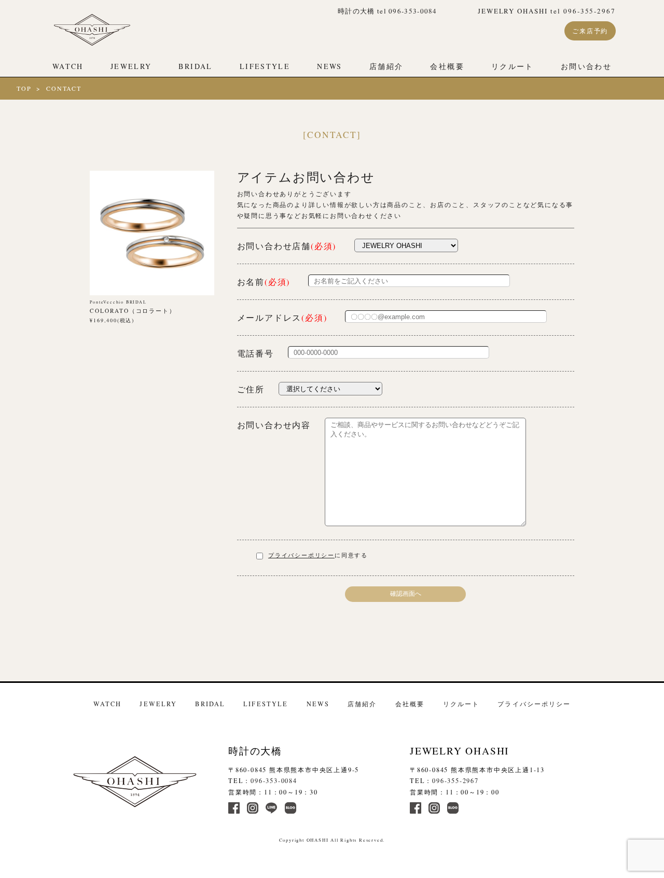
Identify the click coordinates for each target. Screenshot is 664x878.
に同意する (318, 555)
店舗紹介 (386, 66)
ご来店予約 (590, 30)
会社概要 (447, 66)
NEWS (329, 66)
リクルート (512, 66)
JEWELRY (131, 66)
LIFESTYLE (265, 66)
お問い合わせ (586, 66)
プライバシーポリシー (301, 555)
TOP (24, 88)
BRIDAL (195, 66)
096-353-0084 (274, 780)
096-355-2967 (455, 780)
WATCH (68, 66)
